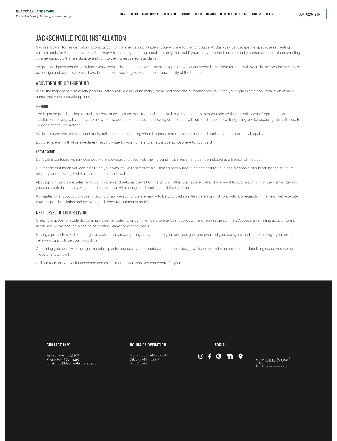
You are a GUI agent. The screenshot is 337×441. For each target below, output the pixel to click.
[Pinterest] (218, 357)
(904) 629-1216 (309, 14)
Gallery (257, 14)
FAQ (246, 14)
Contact (270, 14)
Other (186, 14)
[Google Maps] (241, 357)
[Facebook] (209, 357)
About (134, 14)
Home (123, 14)
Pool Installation (205, 14)
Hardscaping (170, 14)
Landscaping (150, 14)
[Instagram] (200, 357)
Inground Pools (230, 14)
